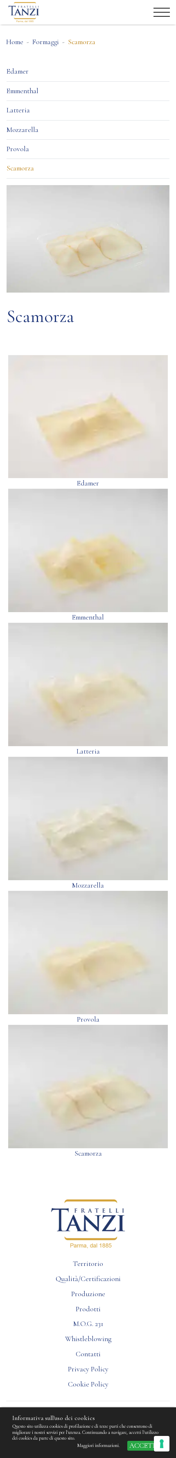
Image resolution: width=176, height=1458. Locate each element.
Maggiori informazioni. (99, 1445)
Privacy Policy (88, 1369)
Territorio (88, 1263)
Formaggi (45, 42)
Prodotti (88, 1309)
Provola (18, 149)
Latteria (18, 110)
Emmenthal (22, 91)
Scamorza (20, 168)
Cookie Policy (88, 1384)
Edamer (18, 71)
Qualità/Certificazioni (88, 1279)
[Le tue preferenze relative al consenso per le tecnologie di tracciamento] (161, 1443)
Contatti (88, 1354)
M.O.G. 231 (88, 1323)
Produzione (88, 1294)
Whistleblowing (88, 1339)
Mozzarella (22, 129)
